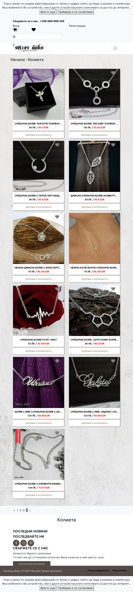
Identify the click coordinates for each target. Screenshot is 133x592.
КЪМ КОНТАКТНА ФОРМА (32, 564)
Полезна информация (98, 570)
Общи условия (120, 570)
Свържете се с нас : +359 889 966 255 (38, 21)
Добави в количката (38, 134)
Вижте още (48, 11)
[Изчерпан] (38, 454)
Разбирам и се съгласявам (75, 11)
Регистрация (77, 25)
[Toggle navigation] (115, 48)
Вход (16, 25)
